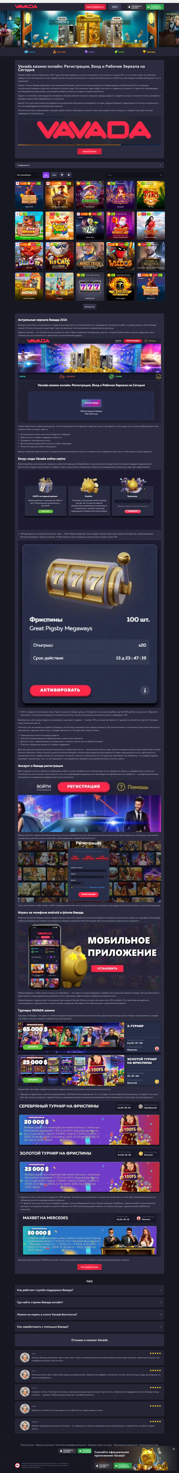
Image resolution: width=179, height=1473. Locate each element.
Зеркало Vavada (89, 151)
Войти (115, 7)
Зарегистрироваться (95, 7)
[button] (3, 29)
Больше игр (89, 307)
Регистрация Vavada (89, 1267)
